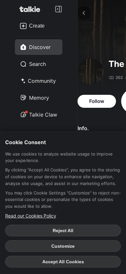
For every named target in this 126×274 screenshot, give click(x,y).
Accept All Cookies (63, 261)
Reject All (63, 230)
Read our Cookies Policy (30, 215)
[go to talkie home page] (31, 9)
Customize (63, 246)
